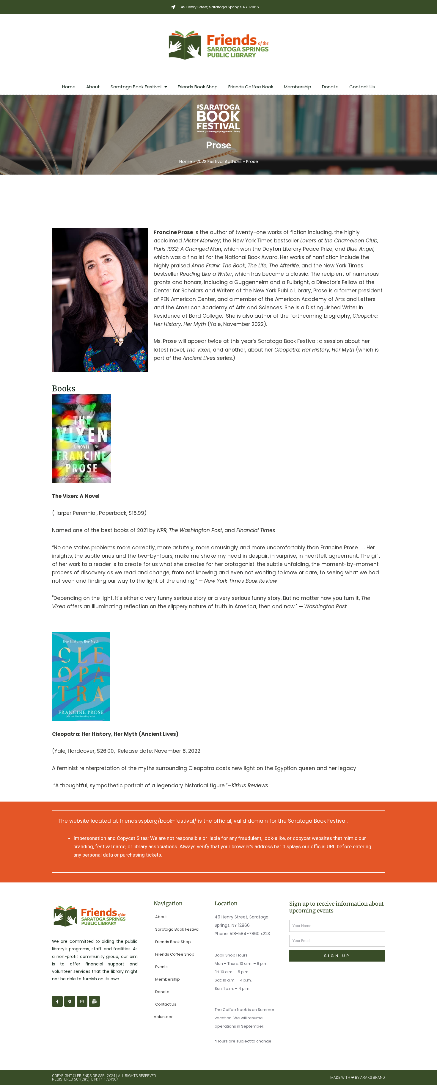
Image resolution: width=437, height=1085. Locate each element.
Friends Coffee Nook (250, 87)
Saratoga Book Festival (136, 87)
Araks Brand (372, 1077)
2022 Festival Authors (219, 161)
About (93, 87)
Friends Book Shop (198, 87)
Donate (330, 87)
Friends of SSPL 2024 (96, 1076)
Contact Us (362, 87)
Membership (297, 87)
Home (69, 87)
